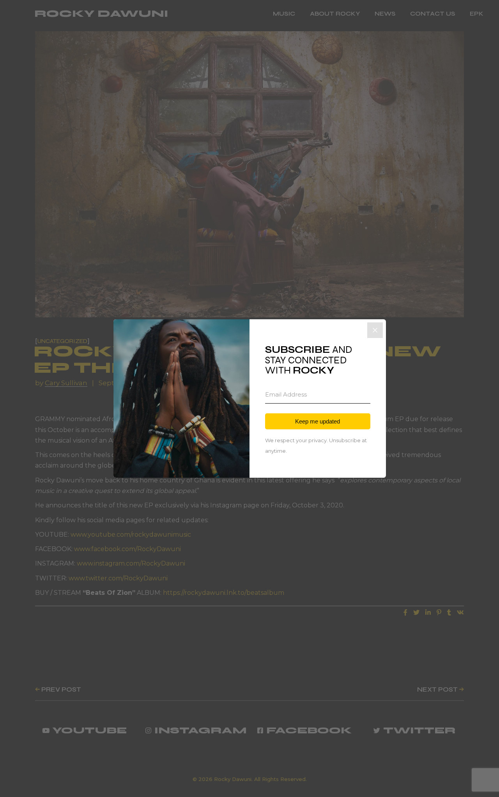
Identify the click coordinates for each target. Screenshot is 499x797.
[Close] (375, 330)
